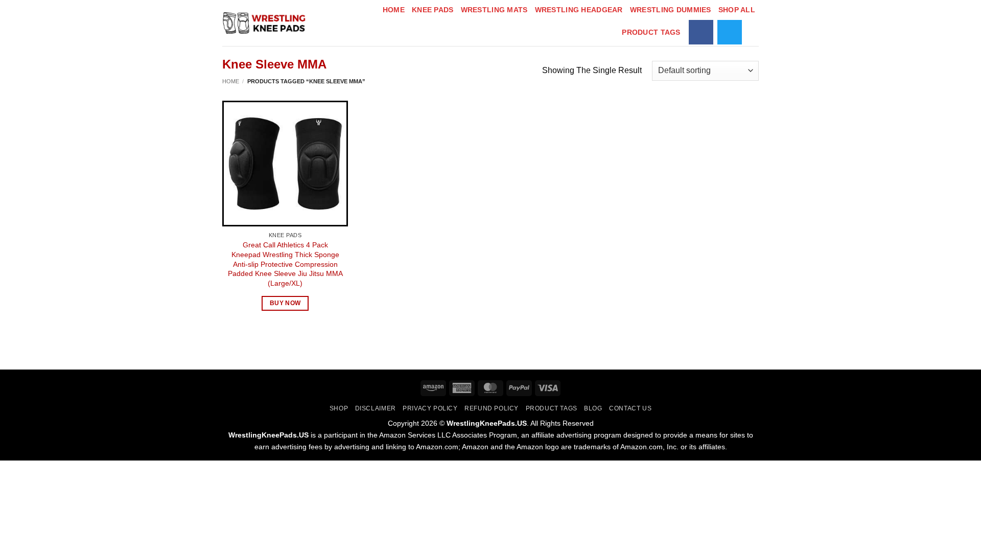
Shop (339, 408)
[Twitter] (729, 32)
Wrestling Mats (494, 10)
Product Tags (651, 32)
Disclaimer (375, 408)
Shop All (736, 10)
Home (394, 10)
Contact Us (630, 408)
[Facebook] (701, 32)
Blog (593, 408)
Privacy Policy (430, 408)
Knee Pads (433, 10)
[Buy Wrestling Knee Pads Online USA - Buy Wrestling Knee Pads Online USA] (265, 23)
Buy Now (285, 303)
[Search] (754, 32)
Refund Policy (491, 408)
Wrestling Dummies (670, 10)
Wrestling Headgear (579, 10)
